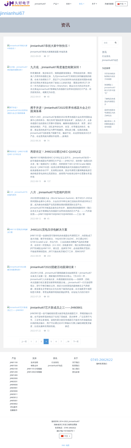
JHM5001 (14, 400)
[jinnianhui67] (17, 4)
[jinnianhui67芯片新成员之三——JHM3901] (17, 312)
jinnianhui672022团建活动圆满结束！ (53, 267)
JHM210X (14, 368)
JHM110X (14, 362)
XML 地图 (65, 445)
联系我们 (75, 365)
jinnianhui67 (12, 13)
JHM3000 (14, 391)
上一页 (24, 341)
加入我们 (75, 368)
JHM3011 (14, 394)
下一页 (76, 341)
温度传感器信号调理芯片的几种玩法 (109, 113)
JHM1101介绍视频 (34, 368)
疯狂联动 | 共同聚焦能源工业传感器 (109, 124)
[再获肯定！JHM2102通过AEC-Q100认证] (17, 156)
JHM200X (14, 378)
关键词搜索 (109, 4)
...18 (67, 341)
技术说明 (34, 362)
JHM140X (14, 375)
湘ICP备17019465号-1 (66, 431)
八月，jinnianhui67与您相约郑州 (50, 192)
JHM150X (14, 365)
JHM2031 (14, 381)
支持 (68, 4)
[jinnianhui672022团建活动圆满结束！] (17, 271)
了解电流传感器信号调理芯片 (109, 101)
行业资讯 (106, 56)
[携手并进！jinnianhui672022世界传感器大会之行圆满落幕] (17, 112)
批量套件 (13, 410)
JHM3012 (14, 397)
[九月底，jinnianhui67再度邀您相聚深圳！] (17, 72)
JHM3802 (14, 404)
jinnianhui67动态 (110, 60)
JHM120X (14, 372)
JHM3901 (14, 388)
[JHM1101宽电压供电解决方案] (17, 234)
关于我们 (75, 362)
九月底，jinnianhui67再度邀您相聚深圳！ (56, 67)
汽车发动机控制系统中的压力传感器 (109, 76)
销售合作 (34, 365)
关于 (93, 4)
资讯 (81, 4)
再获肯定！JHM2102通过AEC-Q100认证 (55, 151)
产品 (55, 4)
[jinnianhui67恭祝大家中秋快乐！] (17, 50)
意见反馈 (75, 372)
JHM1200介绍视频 (34, 372)
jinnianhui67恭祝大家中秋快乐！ (50, 45)
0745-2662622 (102, 359)
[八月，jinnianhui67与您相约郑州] (17, 197)
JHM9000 (14, 384)
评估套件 (13, 407)
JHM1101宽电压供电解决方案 (48, 229)
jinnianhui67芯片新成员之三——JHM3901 (56, 307)
